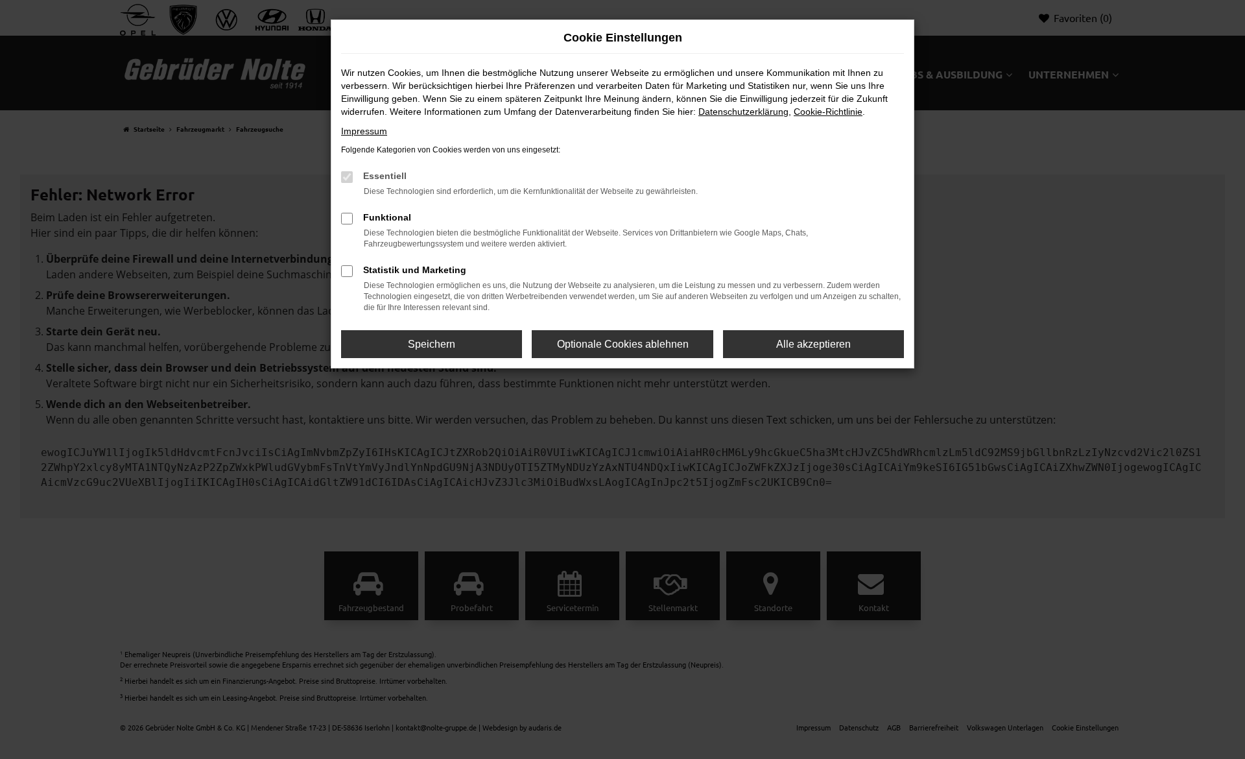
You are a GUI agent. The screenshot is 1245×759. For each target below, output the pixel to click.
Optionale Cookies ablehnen (623, 344)
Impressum (364, 131)
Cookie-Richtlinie (828, 111)
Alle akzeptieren (813, 344)
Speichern (431, 344)
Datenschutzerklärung (743, 111)
